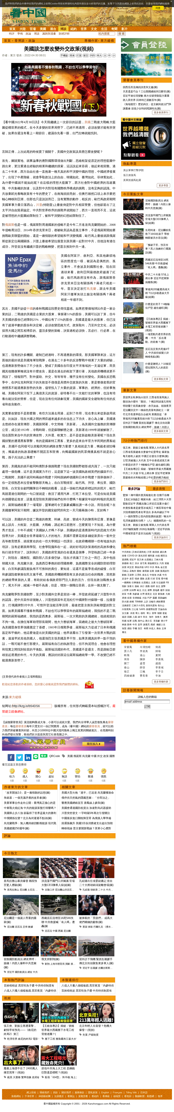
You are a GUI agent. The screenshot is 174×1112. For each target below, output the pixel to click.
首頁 (12, 29)
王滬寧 (130, 575)
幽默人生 (160, 624)
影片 (124, 29)
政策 (106, 756)
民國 (124, 621)
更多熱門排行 (161, 481)
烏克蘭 (91, 288)
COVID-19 (132, 555)
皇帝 (140, 624)
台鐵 (157, 555)
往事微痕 (136, 582)
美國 (43, 29)
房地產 (156, 590)
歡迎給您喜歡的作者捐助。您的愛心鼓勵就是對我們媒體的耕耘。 (41, 684)
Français (117, 1092)
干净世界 (29, 1096)
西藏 (60, 930)
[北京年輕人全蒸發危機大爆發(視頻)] (96, 1004)
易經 (153, 624)
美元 (158, 586)
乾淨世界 (12, 1038)
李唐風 (159, 659)
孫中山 (141, 621)
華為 (157, 567)
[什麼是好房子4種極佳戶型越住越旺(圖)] (133, 304)
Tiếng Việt (131, 1092)
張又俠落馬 (129, 175)
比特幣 (132, 590)
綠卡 (140, 617)
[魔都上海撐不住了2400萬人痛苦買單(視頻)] (21, 1047)
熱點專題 (130, 163)
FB (167, 582)
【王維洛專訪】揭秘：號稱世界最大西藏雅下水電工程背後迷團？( (57, 1029)
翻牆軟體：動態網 (144, 1096)
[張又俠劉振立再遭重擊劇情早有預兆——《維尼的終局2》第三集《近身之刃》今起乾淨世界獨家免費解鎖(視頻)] (21, 1004)
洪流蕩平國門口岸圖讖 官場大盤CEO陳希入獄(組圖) (158, 219)
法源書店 (59, 1096)
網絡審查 (160, 601)
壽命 (158, 628)
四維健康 (129, 675)
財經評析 (64, 33)
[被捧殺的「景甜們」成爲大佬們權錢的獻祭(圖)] (96, 896)
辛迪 (158, 675)
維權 (131, 601)
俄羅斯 (9, 224)
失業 (85, 1034)
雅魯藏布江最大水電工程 (70, 1038)
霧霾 (155, 598)
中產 (129, 594)
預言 (140, 628)
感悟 (129, 628)
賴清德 (155, 552)
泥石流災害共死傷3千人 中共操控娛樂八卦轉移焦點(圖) (157, 353)
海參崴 (136, 594)
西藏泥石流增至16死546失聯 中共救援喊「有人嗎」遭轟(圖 (58, 922)
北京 (155, 594)
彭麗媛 (94, 968)
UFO (146, 567)
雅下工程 (50, 1038)
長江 (131, 563)
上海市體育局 (57, 963)
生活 (104, 29)
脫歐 (137, 586)
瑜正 (126, 671)
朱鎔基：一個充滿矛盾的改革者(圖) (25, 797)
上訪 (146, 601)
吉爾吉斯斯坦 (105, 968)
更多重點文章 (161, 379)
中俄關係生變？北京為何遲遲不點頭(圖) (28, 818)
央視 (132, 613)
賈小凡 (128, 651)
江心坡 (135, 609)
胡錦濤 (94, 889)
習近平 (10, 972)
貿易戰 (125, 559)
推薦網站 (16, 1096)
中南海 (153, 575)
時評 (11, 33)
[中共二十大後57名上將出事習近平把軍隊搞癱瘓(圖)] (133, 274)
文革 (164, 628)
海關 (159, 613)
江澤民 (138, 575)
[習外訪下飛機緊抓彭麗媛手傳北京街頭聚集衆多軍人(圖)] (96, 938)
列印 (92, 55)
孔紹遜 (86, 889)
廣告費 (74, 963)
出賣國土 (148, 559)
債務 (147, 586)
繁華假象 (26, 1077)
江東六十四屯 (138, 605)
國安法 (164, 555)
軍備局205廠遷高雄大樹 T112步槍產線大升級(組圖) (157, 293)
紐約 (74, 29)
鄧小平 (164, 621)
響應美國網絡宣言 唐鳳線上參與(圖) (83, 802)
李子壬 (159, 671)
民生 (145, 617)
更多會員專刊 (161, 112)
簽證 (124, 617)
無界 (160, 1096)
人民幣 (125, 590)
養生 (124, 632)
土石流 (31, 889)
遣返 (164, 613)
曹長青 (144, 675)
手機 (135, 628)
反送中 (125, 578)
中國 (30, 308)
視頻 (7, 998)
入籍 (135, 617)
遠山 (142, 655)
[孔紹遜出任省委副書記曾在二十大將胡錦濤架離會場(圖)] (96, 859)
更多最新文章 (161, 431)
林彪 (124, 624)
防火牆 (125, 601)
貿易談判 (165, 571)
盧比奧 (163, 552)
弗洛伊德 (139, 567)
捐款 (55, 1092)
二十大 (101, 889)
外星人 (152, 628)
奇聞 (114, 29)
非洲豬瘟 (137, 598)
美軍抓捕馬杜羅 (132, 180)
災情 (25, 926)
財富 (124, 594)
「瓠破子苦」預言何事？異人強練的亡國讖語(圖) (158, 248)
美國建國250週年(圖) (16, 828)
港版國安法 (153, 563)
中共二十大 (112, 889)
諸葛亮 (146, 624)
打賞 (79, 55)
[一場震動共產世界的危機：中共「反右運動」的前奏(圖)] (133, 334)
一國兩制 (126, 582)
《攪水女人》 (111, 926)
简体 (72, 55)
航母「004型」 (53, 1077)
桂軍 (129, 621)
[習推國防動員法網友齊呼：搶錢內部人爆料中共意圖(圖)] (21, 938)
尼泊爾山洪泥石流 (64, 889)
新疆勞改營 (151, 609)
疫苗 (124, 567)
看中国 (30, 15)
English (105, 1092)
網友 (30, 972)
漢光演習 (142, 555)
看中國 (164, 578)
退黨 (167, 563)
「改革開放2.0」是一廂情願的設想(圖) (27, 792)
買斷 (67, 963)
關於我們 (66, 1092)
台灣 (142, 594)
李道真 (144, 651)
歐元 (139, 590)
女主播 (125, 613)
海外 (151, 617)
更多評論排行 (161, 537)
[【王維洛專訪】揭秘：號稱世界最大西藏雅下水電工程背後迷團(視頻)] (59, 1004)
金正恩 (163, 567)
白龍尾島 (126, 609)
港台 (53, 29)
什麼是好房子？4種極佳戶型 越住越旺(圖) (146, 464)
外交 (100, 756)
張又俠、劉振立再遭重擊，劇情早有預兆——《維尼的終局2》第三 (20, 1029)
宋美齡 (156, 621)
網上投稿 (31, 1092)
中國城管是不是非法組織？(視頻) (141, 533)
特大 (99, 55)
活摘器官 (126, 605)
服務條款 (79, 1092)
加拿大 (130, 586)
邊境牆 (145, 571)
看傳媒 (106, 1096)
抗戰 (135, 621)
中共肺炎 (126, 552)
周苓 (126, 659)
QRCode (54, 756)
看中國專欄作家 (135, 641)
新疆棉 (125, 563)
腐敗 (142, 578)
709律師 (139, 601)
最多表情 (159, 488)
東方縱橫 (15, 697)
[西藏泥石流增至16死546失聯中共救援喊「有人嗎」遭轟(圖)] (59, 896)
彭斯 (152, 571)
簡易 (158, 647)
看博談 (20, 40)
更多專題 (163, 185)
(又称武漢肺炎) (139, 552)
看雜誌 (71, 1096)
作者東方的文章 (16, 787)
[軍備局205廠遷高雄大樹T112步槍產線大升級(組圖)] (133, 289)
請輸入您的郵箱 (147, 696)
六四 (161, 563)
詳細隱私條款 (34, 8)
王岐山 (125, 571)
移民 (143, 613)
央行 (142, 586)
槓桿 (153, 586)
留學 (154, 613)
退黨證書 (83, 1096)
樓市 (162, 590)
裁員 (9, 1077)
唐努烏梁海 (151, 605)
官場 (33, 29)
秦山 (126, 667)
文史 (94, 29)
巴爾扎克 (98, 926)
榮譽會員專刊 (133, 80)
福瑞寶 (116, 1096)
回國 (129, 617)
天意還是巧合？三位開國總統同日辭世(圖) (146, 91)
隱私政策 (93, 1092)
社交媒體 (160, 582)
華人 (137, 613)
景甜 (85, 926)
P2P (149, 598)
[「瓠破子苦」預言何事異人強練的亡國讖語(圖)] (133, 244)
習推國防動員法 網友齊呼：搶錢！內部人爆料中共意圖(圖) (20, 963)
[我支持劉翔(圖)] (59, 938)
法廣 (153, 582)
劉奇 (129, 624)
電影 (35, 1038)
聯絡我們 (44, 1092)
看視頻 (127, 1096)
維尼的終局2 (25, 1038)
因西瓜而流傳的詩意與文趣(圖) (140, 87)
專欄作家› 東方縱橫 (99, 40)
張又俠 (140, 559)
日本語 (143, 1092)
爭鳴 (20, 33)
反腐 (147, 578)
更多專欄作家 (161, 681)
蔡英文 (148, 594)
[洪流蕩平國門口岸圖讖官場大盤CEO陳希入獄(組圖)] (59, 859)
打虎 (153, 578)
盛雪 (142, 663)
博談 (63, 29)
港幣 (149, 590)
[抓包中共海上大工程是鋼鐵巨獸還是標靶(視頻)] (59, 1047)
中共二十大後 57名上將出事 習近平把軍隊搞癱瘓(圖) (157, 278)
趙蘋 (158, 663)
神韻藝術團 (44, 1096)
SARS (142, 609)
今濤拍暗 (145, 647)
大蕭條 (17, 1077)
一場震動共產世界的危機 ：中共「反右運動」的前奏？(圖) (158, 338)
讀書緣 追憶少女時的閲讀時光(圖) (142, 108)
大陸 (23, 29)
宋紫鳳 (128, 647)
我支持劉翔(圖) (50, 959)
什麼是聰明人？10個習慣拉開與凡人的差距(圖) (158, 367)
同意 (158, 8)
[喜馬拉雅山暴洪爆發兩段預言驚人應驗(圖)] (21, 859)
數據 (30, 926)
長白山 (161, 605)
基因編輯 (162, 598)
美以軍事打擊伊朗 (133, 170)
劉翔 (47, 963)
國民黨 (151, 555)
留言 (85, 55)
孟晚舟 (132, 571)
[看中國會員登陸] (146, 45)
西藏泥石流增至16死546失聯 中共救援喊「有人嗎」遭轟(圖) (156, 263)
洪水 (137, 563)
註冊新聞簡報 (133, 690)
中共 (35, 972)
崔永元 (145, 575)
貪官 (131, 578)
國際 (112, 756)
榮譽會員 (21, 726)
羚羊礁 (66, 1077)
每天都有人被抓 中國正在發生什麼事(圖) (146, 456)
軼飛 (126, 655)
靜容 (142, 667)
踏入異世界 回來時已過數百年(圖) (142, 99)
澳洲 (165, 617)
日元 (144, 590)
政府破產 (37, 1077)
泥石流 (18, 926)
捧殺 (90, 926)
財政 (168, 590)
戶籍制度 (93, 1034)
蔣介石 (149, 621)
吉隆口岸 (49, 889)
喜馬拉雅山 (13, 889)
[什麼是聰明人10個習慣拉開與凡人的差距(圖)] (133, 363)
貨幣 (163, 586)
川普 (39, 205)
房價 (124, 598)
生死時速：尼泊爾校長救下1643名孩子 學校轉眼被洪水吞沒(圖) (158, 234)
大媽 (168, 594)
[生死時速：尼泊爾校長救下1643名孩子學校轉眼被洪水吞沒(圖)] (133, 230)
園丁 (126, 663)
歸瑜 (158, 651)
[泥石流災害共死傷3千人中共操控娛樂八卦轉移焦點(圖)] (133, 349)
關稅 (139, 571)
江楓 (142, 671)
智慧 (124, 628)
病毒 (124, 555)
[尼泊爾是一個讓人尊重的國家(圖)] (21, 896)
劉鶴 (124, 575)
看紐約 (95, 1096)
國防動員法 (21, 972)
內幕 (159, 575)
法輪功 (152, 601)
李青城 (159, 667)
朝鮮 (124, 586)
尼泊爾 (23, 889)
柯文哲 (130, 567)
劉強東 (161, 594)
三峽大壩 (158, 559)
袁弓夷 (143, 563)
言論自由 (162, 609)
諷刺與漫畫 (49, 33)
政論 (28, 33)
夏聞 (158, 655)
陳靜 (142, 659)
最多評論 (134, 488)
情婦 (137, 578)
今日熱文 (11, 853)
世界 (84, 29)
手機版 (64, 55)
